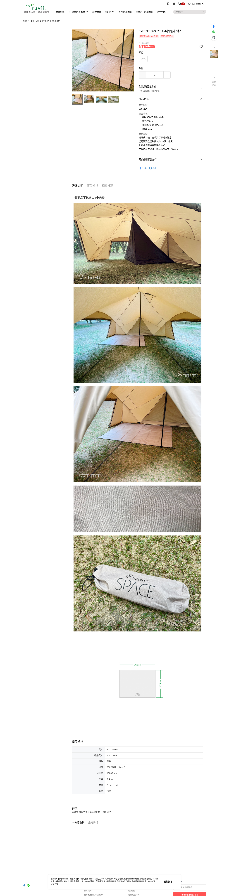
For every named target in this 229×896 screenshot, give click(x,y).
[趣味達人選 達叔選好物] (36, 8)
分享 (144, 168)
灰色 (143, 58)
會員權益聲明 (133, 895)
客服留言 (132, 891)
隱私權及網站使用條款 (93, 895)
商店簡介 (88, 891)
